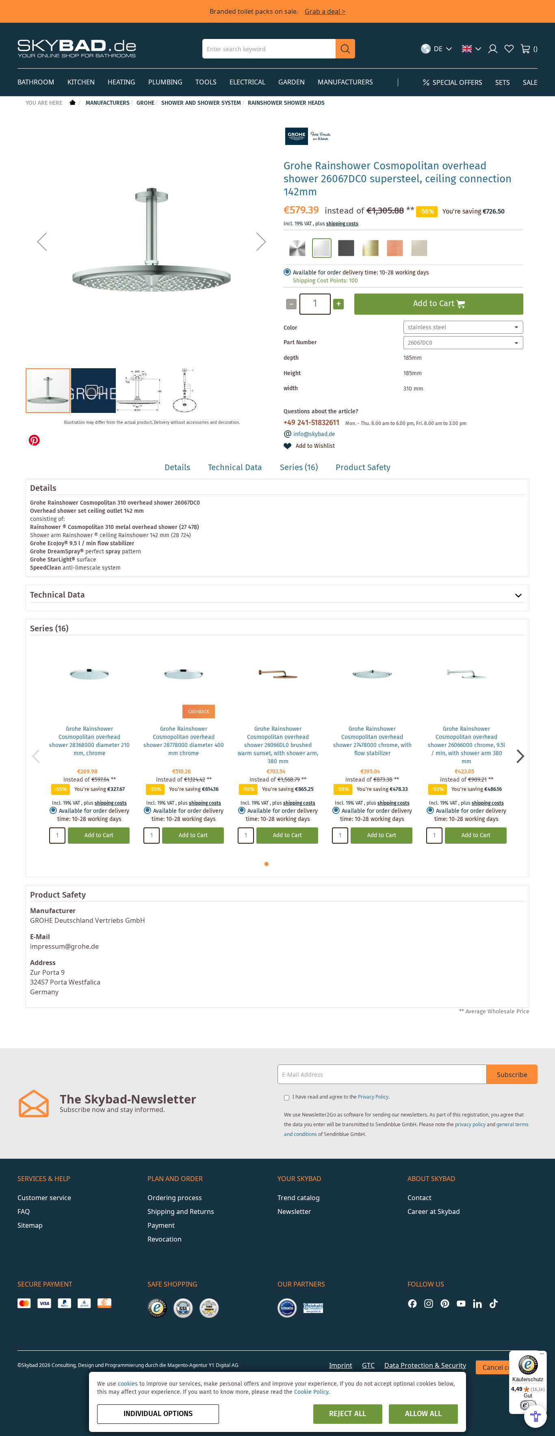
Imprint (340, 1365)
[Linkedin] (477, 1303)
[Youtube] (461, 1303)
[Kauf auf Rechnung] (104, 1303)
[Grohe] (308, 149)
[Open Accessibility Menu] (535, 1416)
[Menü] (542, 1355)
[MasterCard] (24, 1303)
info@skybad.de (314, 434)
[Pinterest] (445, 1303)
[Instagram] (429, 1303)
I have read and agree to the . (341, 1096)
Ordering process (174, 1197)
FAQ (23, 1211)
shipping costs (342, 224)
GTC (368, 1365)
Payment (161, 1225)
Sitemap (30, 1225)
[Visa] (44, 1303)
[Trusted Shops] (157, 1308)
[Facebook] (412, 1303)
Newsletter (294, 1211)
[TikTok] (494, 1303)
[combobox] (269, 48)
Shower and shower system (201, 103)
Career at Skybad (434, 1211)
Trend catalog (299, 1197)
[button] (436, 49)
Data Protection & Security (425, 1365)
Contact (419, 1197)
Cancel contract (507, 1367)
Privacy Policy (373, 1096)
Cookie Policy (311, 1392)
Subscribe (512, 1074)
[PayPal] (64, 1303)
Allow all (423, 1414)
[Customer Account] (493, 49)
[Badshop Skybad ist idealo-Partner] (287, 1308)
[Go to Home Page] (72, 103)
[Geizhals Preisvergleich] (313, 1308)
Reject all (347, 1414)
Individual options (158, 1414)
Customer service (44, 1197)
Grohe (145, 103)
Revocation (164, 1239)
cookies (128, 1384)
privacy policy (470, 1124)
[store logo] (76, 48)
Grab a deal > (325, 11)
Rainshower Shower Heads (286, 103)
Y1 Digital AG (223, 1365)
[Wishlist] (509, 49)
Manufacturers (108, 103)
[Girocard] (84, 1303)
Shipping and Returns (180, 1211)
